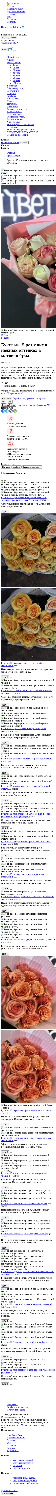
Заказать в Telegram (26, 405)
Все (8, 54)
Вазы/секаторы (14, 111)
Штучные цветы (15, 114)
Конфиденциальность (17, 1407)
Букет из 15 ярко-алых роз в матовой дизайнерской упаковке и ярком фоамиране (26, 815)
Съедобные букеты (16, 117)
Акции (10, 60)
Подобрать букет (15, 9)
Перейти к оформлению (30, 398)
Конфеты (11, 96)
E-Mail (22, 1425)
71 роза (16, 80)
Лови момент (8, 1493)
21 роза (16, 70)
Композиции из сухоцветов (20, 124)
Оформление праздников (25, 1480)
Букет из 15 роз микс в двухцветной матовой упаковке (28, 939)
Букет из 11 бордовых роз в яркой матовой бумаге (25, 1342)
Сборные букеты (15, 88)
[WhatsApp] (15, 411)
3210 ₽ (5, 512)
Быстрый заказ (8, 405)
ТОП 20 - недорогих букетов (21, 129)
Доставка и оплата (16, 11)
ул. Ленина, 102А (9, 43)
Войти (4, 50)
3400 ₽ (5, 1356)
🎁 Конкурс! (13, 3)
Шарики (11, 101)
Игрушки (11, 93)
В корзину (6, 398)
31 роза (16, 73)
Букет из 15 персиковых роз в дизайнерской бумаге (26, 1110)
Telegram (11, 393)
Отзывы (11, 14)
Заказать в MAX (44, 405)
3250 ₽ (5, 1286)
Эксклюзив (12, 127)
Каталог (11, 6)
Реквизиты (12, 1404)
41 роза (16, 75)
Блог (9, 16)
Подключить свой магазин (26, 1483)
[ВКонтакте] (3, 411)
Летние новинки (15, 119)
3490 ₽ (5, 1384)
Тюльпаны (12, 104)
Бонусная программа (23, 1463)
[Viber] (11, 411)
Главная (11, 153)
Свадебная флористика (18, 135)
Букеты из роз (14, 62)
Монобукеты (13, 57)
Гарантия (17, 1465)
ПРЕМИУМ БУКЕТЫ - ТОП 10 (22, 132)
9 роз (15, 65)
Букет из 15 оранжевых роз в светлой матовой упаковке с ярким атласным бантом (24, 498)
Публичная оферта (16, 1410)
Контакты (12, 22)
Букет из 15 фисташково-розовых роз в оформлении (26, 758)
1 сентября (12, 85)
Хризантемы (13, 98)
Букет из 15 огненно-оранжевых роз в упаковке (24, 1233)
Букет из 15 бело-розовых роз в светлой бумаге (24, 1203)
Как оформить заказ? (23, 1460)
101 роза (17, 83)
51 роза (16, 78)
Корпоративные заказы (24, 1478)
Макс (23, 393)
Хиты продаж (13, 122)
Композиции (13, 91)
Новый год (12, 106)
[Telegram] (7, 411)
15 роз (16, 67)
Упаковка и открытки (17, 109)
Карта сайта (13, 1450)
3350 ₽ (5, 1321)
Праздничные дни (21, 1468)
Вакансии (12, 19)
